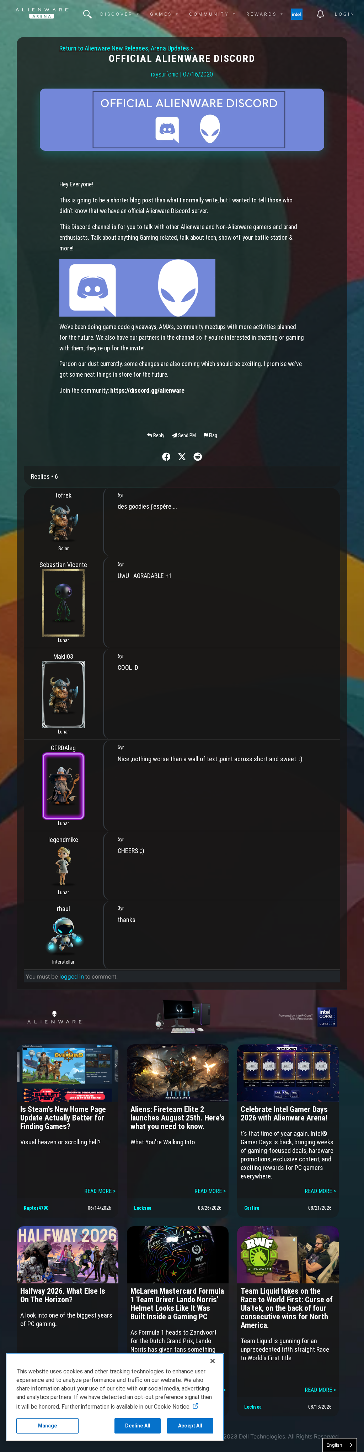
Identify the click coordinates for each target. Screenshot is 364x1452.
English (334, 1445)
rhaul (63, 908)
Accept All (190, 1426)
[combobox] (339, 1445)
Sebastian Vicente (63, 564)
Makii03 (63, 656)
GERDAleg (63, 748)
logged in (71, 976)
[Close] (212, 1361)
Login (345, 14)
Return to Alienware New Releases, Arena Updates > (126, 48)
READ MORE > (100, 1191)
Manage (47, 1426)
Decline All (138, 1426)
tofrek (63, 495)
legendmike (63, 839)
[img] (87, 14)
